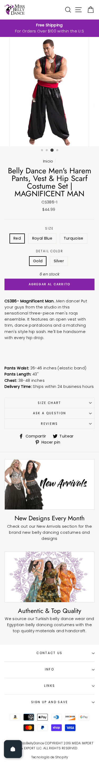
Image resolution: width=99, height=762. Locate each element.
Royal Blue (42, 238)
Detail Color (49, 251)
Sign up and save (49, 702)
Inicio (48, 161)
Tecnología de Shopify (49, 757)
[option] (49, 28)
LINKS (49, 686)
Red (17, 238)
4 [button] (57, 150)
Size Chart (49, 403)
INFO (49, 669)
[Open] (13, 749)
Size (49, 228)
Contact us (49, 653)
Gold (38, 261)
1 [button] (42, 150)
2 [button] (47, 150)
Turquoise (73, 238)
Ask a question (49, 413)
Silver (59, 261)
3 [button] (52, 150)
